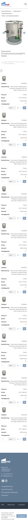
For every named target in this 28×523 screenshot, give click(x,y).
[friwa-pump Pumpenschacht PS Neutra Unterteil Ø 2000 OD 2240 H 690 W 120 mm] (4, 262)
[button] (3, 33)
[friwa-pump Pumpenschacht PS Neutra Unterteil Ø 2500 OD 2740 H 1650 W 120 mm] (4, 336)
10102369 (24, 415)
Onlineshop (4, 495)
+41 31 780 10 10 (7, 474)
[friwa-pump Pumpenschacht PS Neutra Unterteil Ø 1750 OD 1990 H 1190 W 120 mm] (4, 78)
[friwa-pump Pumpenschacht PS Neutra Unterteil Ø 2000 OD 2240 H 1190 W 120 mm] (4, 189)
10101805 (24, 341)
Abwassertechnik (6, 13)
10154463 (24, 267)
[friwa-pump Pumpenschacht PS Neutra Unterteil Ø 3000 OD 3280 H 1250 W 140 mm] (4, 410)
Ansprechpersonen (7, 486)
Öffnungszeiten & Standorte (9, 492)
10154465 (24, 378)
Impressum (21, 504)
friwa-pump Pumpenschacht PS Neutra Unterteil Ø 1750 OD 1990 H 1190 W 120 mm (18, 88)
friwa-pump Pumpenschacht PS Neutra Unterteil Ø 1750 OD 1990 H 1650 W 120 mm (18, 125)
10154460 (24, 83)
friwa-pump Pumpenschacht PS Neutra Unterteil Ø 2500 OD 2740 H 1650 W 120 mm (18, 346)
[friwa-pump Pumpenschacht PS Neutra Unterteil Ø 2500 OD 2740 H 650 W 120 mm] (4, 373)
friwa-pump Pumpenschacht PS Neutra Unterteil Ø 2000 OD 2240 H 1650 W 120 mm (18, 235)
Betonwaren (17, 11)
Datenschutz (11, 504)
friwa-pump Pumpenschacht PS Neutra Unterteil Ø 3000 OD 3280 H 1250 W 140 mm (18, 419)
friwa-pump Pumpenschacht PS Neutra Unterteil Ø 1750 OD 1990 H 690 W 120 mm (18, 162)
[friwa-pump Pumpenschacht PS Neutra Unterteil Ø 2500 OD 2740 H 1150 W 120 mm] (4, 299)
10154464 (24, 304)
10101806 (24, 230)
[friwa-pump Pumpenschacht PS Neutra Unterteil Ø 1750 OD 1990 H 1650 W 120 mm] (4, 115)
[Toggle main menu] (25, 4)
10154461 (24, 157)
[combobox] (12, 107)
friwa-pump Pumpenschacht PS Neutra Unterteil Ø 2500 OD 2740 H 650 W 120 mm (18, 383)
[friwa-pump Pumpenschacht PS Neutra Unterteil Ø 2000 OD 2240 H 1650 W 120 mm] (4, 226)
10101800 (24, 120)
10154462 (24, 194)
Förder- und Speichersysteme (10, 16)
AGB (2, 504)
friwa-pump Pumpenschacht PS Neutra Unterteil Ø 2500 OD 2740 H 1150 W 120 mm (18, 309)
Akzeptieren (21, 516)
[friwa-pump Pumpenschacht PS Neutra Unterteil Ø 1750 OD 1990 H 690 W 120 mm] (4, 152)
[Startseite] (6, 4)
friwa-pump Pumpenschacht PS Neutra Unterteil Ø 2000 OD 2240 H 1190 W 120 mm (18, 199)
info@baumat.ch (7, 476)
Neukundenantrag (6, 489)
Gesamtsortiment (6, 11)
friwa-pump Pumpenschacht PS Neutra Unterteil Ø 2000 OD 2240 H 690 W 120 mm (18, 272)
